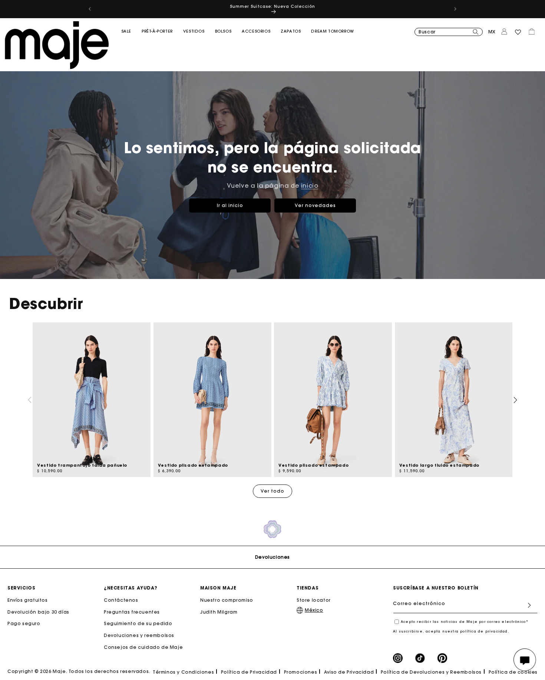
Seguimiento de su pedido (138, 624)
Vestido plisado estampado (193, 465)
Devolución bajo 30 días (38, 612)
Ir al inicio (230, 205)
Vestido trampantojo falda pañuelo (82, 465)
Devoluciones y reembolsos (139, 635)
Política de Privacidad (249, 672)
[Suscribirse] (529, 605)
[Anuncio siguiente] (455, 9)
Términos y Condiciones (183, 672)
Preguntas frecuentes (132, 612)
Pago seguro (23, 624)
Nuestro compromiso (226, 600)
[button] (126, 46)
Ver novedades (315, 205)
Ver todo (272, 491)
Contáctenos (121, 600)
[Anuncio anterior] (90, 9)
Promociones (300, 672)
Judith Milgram (218, 612)
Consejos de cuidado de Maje (143, 647)
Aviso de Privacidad (349, 672)
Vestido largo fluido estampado (439, 465)
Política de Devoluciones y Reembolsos (431, 672)
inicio (309, 185)
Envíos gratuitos (27, 600)
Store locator (314, 600)
